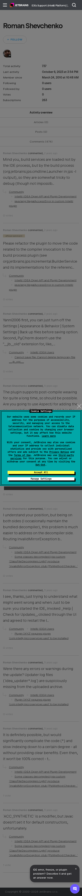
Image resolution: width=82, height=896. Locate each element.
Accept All (41, 472)
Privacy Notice (59, 452)
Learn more (49, 436)
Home (19, 5)
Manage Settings (41, 478)
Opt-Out (40, 464)
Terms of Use (22, 455)
